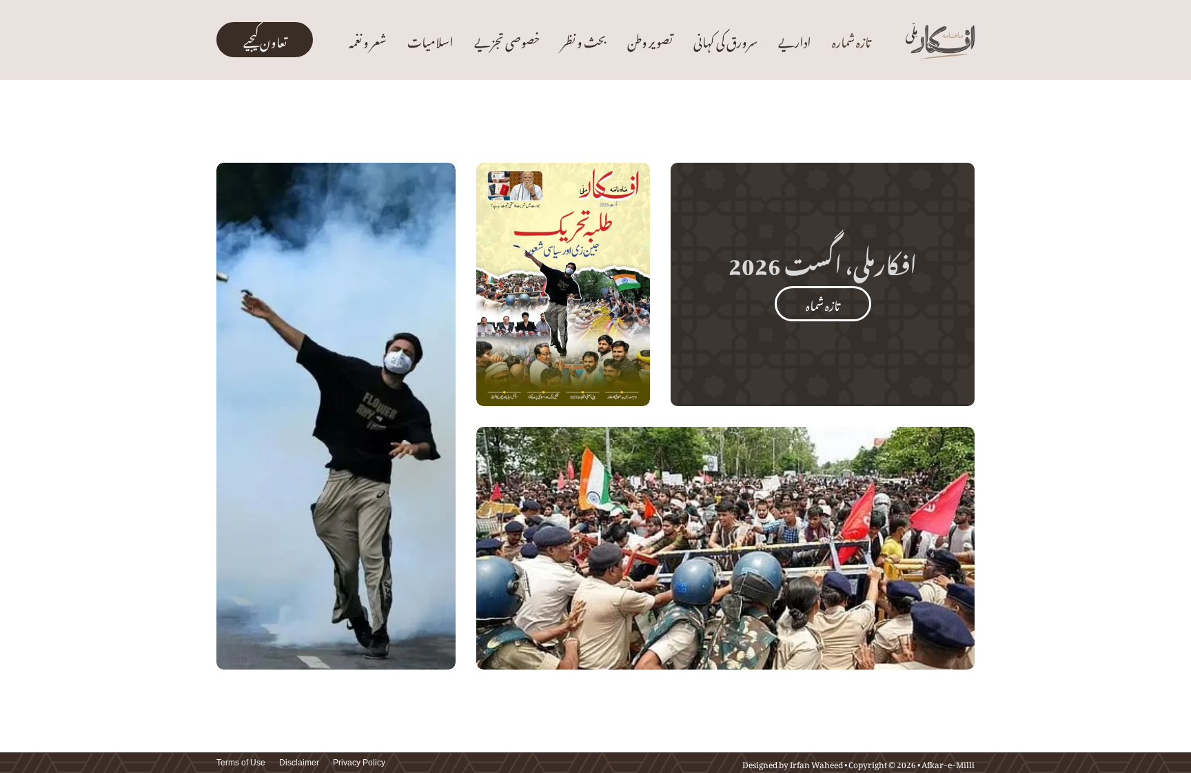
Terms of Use (240, 762)
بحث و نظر (584, 39)
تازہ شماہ (822, 303)
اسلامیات (430, 39)
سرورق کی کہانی (725, 39)
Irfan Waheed (816, 762)
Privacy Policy (359, 762)
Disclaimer (299, 762)
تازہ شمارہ (851, 39)
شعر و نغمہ (368, 39)
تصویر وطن (650, 39)
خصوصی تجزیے (507, 39)
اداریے (794, 39)
